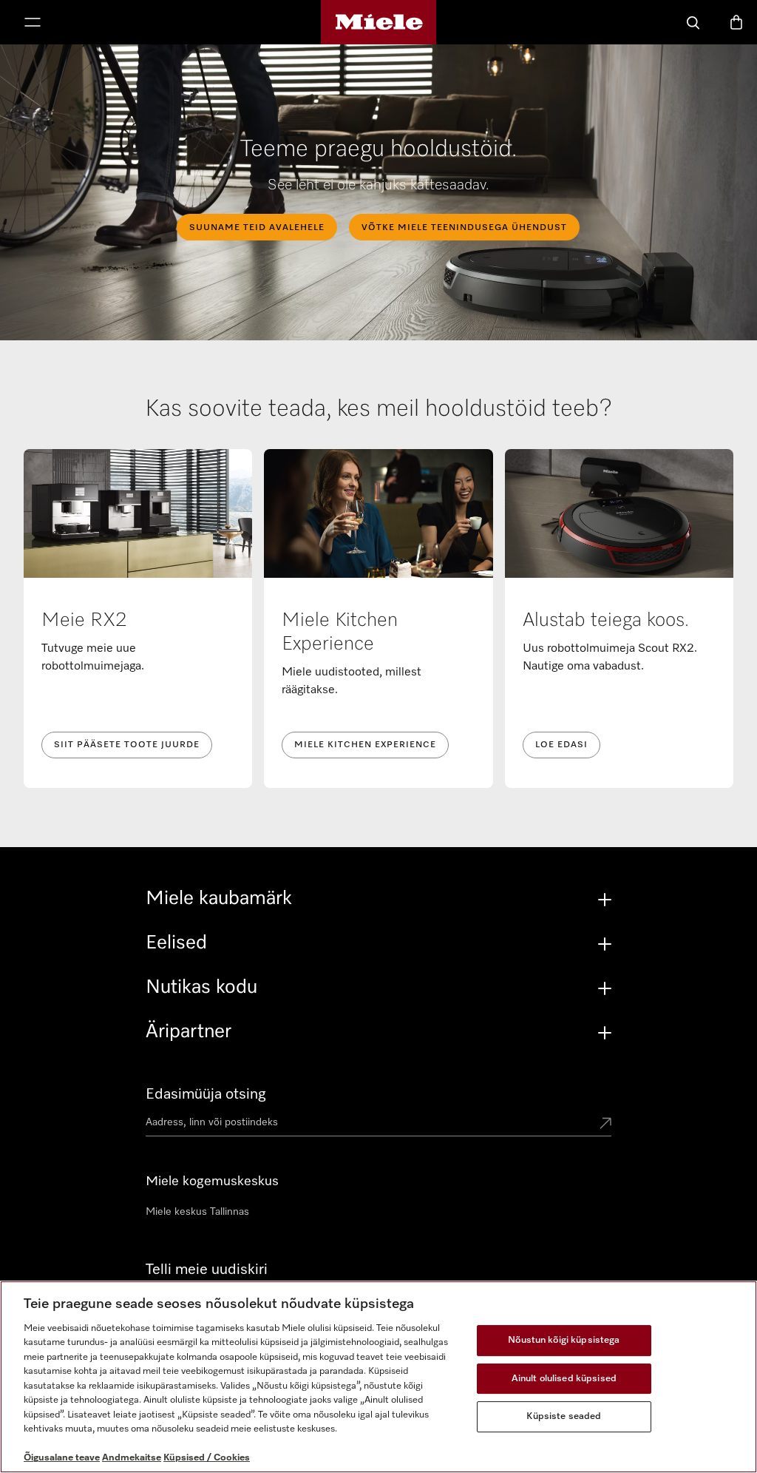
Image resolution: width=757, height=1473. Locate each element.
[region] (378, 1377)
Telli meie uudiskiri (207, 1269)
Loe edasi (561, 745)
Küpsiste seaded (563, 1416)
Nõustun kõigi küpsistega (563, 1340)
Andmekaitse (131, 1458)
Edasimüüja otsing (206, 1094)
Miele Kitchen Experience (365, 745)
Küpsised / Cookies (206, 1458)
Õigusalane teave (62, 1458)
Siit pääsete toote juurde (127, 745)
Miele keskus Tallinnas (197, 1212)
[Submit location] (605, 1124)
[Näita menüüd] (32, 23)
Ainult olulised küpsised (564, 1378)
